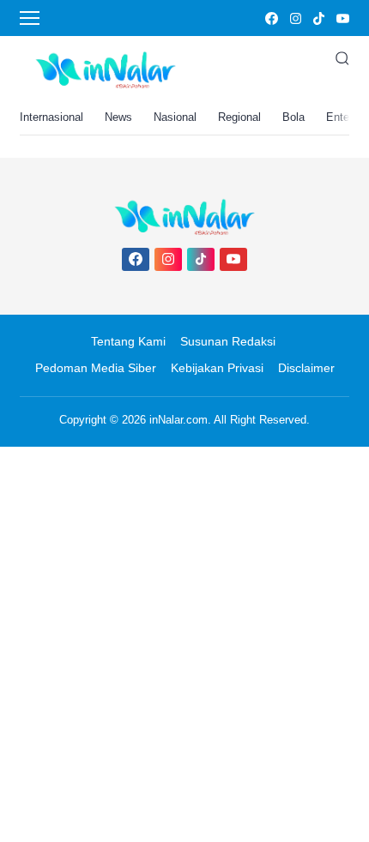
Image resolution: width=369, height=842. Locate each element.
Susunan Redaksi (227, 341)
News (118, 117)
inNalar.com (178, 419)
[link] (270, 18)
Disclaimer (306, 368)
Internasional (51, 117)
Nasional (175, 117)
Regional (239, 117)
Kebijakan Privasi (217, 368)
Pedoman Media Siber (95, 368)
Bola (293, 117)
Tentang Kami (128, 341)
